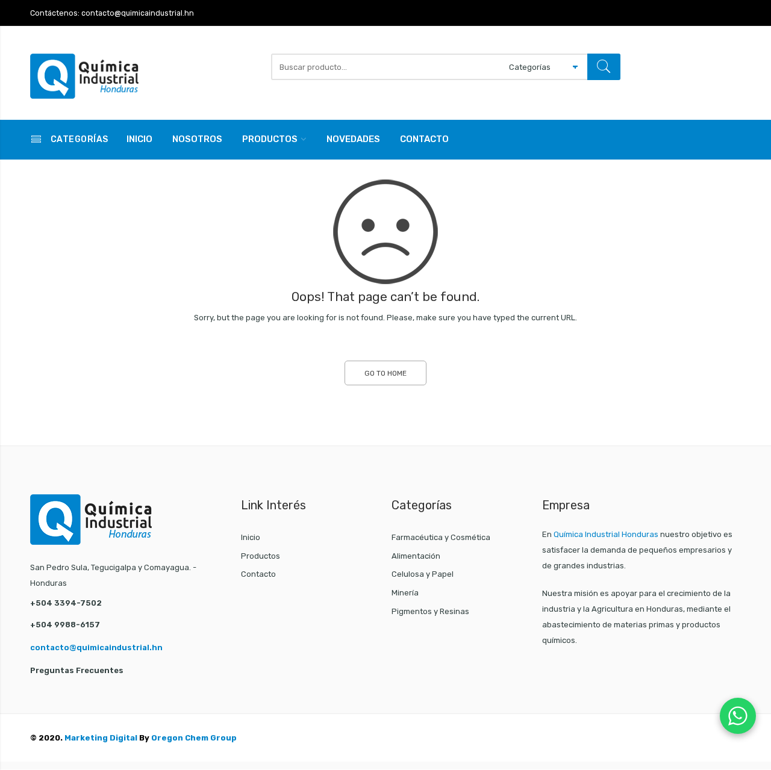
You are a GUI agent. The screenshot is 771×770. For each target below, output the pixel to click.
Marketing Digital (100, 737)
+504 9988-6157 (65, 624)
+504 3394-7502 (66, 602)
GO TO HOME (385, 373)
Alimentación (416, 555)
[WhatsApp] (738, 716)
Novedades (353, 139)
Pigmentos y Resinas (430, 611)
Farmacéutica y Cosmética (441, 537)
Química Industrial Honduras (606, 534)
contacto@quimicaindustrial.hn (96, 647)
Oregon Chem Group (194, 737)
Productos (270, 139)
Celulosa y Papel (423, 574)
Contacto (424, 139)
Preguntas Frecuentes (76, 670)
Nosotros (197, 139)
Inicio (139, 139)
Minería (405, 592)
